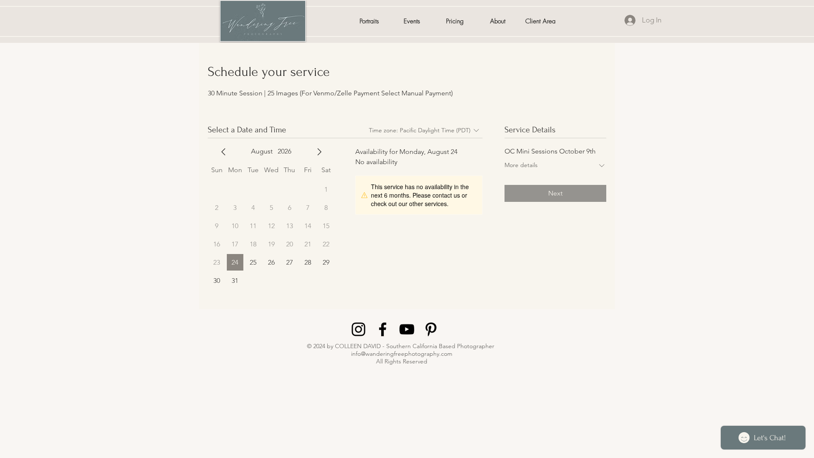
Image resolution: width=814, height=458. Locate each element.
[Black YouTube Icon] (407, 329)
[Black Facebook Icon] (383, 329)
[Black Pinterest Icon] (431, 329)
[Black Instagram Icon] (358, 329)
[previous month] (223, 152)
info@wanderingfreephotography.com (401, 353)
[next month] (319, 152)
